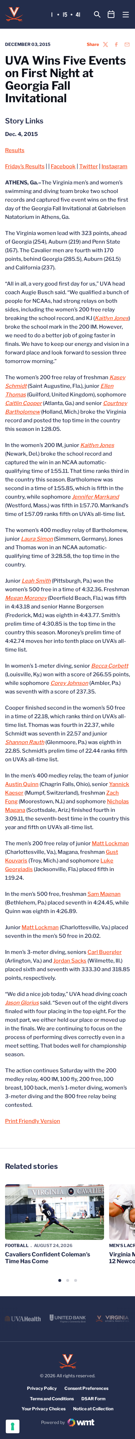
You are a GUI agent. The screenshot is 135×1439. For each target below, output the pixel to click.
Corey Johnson (69, 683)
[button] (59, 1280)
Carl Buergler (104, 952)
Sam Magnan (104, 894)
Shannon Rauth (24, 742)
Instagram (114, 166)
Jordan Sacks (69, 961)
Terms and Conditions (52, 1398)
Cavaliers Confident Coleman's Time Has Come (47, 1258)
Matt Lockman (110, 843)
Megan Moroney (26, 598)
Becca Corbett (109, 666)
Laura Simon (37, 539)
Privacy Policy (42, 1388)
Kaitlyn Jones (112, 318)
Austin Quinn (22, 784)
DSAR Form (93, 1398)
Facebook (63, 166)
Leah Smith (36, 581)
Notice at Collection (93, 1408)
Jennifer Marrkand (95, 497)
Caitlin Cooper (23, 403)
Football (17, 1245)
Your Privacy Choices (44, 1408)
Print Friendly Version (32, 1121)
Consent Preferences (86, 1388)
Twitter (88, 166)
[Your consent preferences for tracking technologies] (12, 1426)
